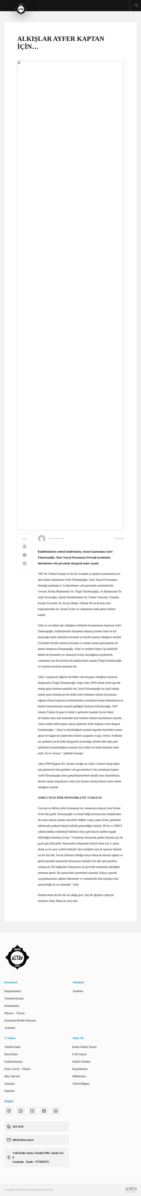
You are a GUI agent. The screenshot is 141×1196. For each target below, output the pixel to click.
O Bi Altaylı (79, 1054)
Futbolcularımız (13, 1061)
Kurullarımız (11, 1005)
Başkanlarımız (12, 991)
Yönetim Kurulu (14, 998)
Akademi (77, 991)
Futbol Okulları (81, 1061)
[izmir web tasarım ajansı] (131, 1189)
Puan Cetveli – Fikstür (17, 1068)
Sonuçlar (9, 1083)
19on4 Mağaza (81, 1083)
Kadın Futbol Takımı (84, 1046)
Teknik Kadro (12, 1046)
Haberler (9, 1090)
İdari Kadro (11, 1054)
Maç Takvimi (12, 1076)
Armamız (9, 1027)
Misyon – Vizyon (14, 1013)
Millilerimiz (79, 1076)
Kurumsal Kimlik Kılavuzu (20, 1020)
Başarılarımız (80, 1068)
